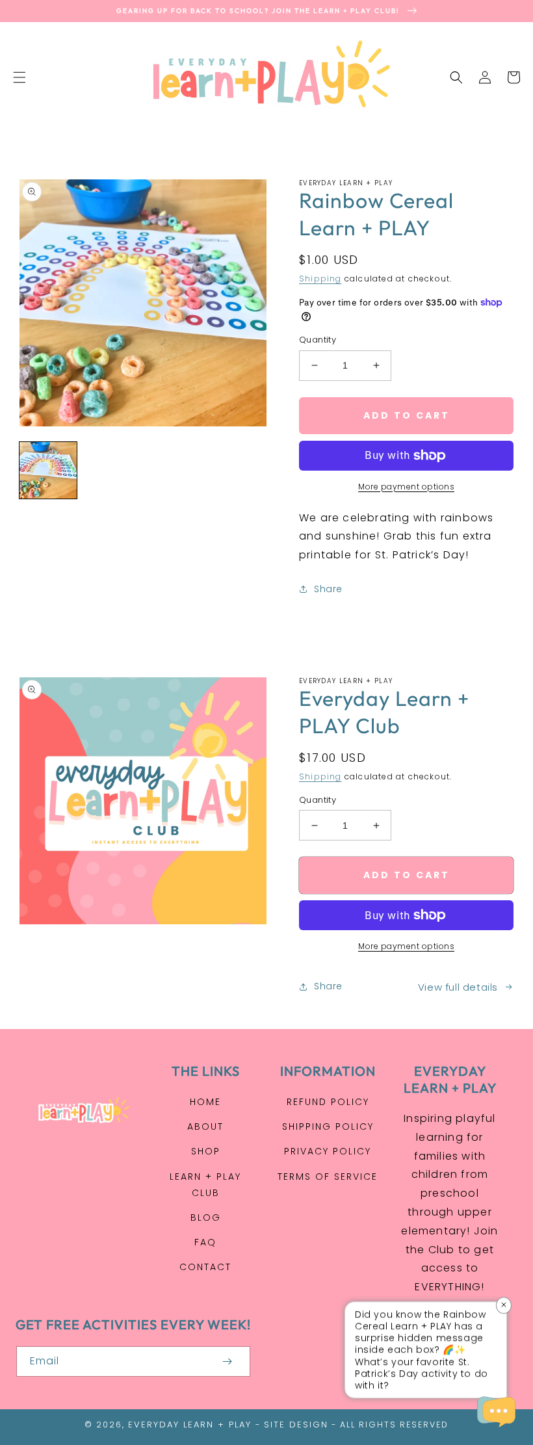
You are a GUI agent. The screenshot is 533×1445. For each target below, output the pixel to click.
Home (205, 1101)
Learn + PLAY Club (205, 1184)
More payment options (406, 486)
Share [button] (328, 588)
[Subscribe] (227, 1361)
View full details (458, 987)
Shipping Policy (328, 1126)
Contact (205, 1266)
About (205, 1126)
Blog (205, 1217)
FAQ (205, 1242)
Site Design (296, 1424)
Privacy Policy (327, 1151)
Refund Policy (328, 1101)
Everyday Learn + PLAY (190, 1424)
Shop (205, 1151)
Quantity (317, 339)
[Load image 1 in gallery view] (48, 470)
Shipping (320, 278)
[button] (19, 77)
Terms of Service (328, 1176)
